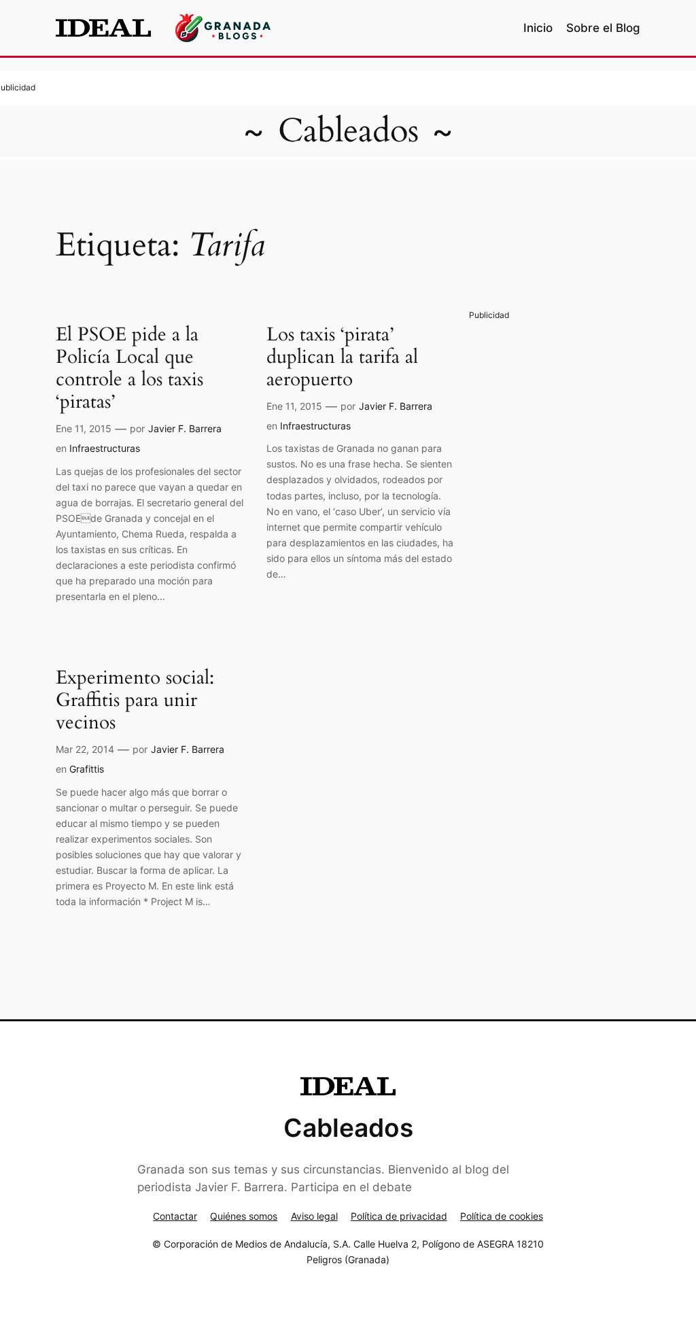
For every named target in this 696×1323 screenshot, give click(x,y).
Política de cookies (501, 1216)
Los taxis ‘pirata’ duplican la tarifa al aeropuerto (342, 357)
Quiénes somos (243, 1216)
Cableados (348, 131)
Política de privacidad (399, 1216)
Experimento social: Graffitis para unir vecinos (135, 700)
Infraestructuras (104, 448)
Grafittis (86, 769)
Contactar (175, 1216)
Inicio (538, 28)
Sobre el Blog (603, 28)
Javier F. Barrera (185, 428)
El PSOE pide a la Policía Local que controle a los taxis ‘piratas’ (129, 368)
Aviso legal (314, 1216)
